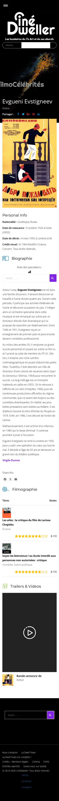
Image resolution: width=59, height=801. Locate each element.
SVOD (46, 761)
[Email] (15, 479)
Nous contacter (10, 752)
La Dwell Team (28, 752)
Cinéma (36, 761)
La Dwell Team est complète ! (16, 757)
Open (8, 7)
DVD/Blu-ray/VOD (11, 766)
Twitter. (25, 775)
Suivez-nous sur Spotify (34, 766)
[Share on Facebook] (5, 479)
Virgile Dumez (11, 460)
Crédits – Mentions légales (15, 761)
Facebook (26, 781)
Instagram (26, 787)
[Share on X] (10, 479)
